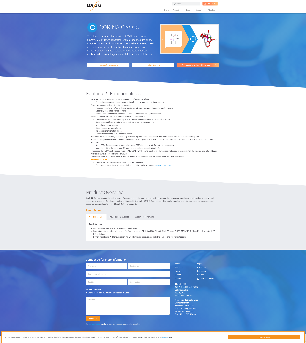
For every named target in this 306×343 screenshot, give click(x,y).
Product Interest (93, 289)
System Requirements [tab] (145, 217)
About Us (211, 10)
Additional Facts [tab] (96, 217)
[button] (162, 39)
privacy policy (95, 324)
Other (127, 293)
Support (199, 10)
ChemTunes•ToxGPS (96, 293)
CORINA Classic (115, 293)
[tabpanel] (153, 230)
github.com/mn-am (163, 165)
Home (166, 10)
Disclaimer (165, 337)
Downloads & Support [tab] (119, 217)
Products (176, 10)
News (188, 10)
